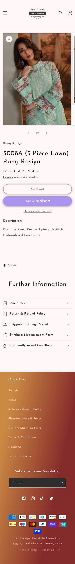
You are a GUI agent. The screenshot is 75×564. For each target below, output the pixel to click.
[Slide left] (28, 133)
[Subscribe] (61, 483)
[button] (5, 13)
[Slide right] (46, 133)
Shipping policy (50, 550)
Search (13, 390)
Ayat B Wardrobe (35, 538)
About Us (15, 446)
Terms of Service (20, 456)
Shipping (8, 177)
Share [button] (12, 265)
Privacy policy (54, 544)
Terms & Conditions (22, 437)
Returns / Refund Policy (25, 409)
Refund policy (34, 544)
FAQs (12, 400)
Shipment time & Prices (24, 418)
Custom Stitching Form (24, 428)
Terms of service (28, 550)
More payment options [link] (37, 211)
